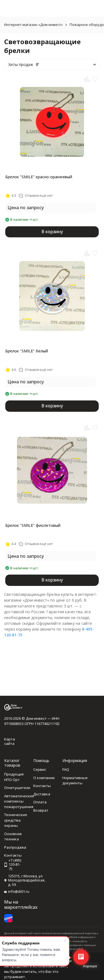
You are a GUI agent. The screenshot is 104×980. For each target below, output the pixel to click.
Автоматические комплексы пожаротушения (19, 801)
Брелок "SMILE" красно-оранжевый (38, 176)
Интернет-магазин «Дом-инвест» (33, 24)
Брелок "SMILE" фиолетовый (32, 525)
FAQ (65, 769)
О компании (44, 777)
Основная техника (13, 836)
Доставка (41, 794)
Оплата (40, 802)
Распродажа (15, 847)
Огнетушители (17, 787)
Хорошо (90, 965)
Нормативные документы (75, 780)
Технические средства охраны (15, 820)
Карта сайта (9, 741)
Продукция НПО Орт (14, 777)
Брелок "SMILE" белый (26, 351)
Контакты (42, 785)
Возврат (40, 810)
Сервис (39, 769)
